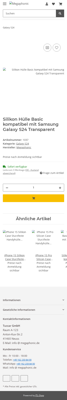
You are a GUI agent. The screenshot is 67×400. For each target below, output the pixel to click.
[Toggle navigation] (4, 2)
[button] (47, 4)
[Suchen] (60, 13)
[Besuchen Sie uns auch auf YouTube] (15, 378)
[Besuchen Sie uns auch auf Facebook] (6, 378)
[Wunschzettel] (53, 4)
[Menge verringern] (7, 187)
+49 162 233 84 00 (25, 363)
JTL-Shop (39, 395)
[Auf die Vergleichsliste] (47, 48)
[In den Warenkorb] (6, 39)
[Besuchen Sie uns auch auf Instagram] (24, 378)
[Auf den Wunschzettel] (57, 48)
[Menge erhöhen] (60, 187)
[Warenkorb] (60, 4)
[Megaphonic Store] (19, 3)
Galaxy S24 (22, 143)
